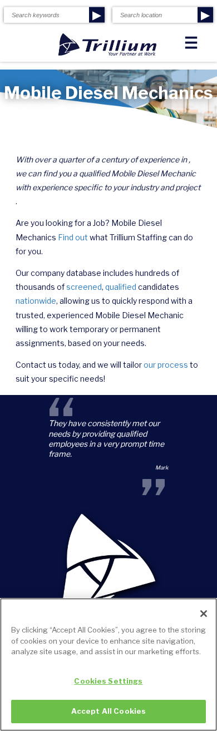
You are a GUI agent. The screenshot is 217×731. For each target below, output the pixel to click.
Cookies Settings (108, 680)
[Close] (203, 613)
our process (166, 364)
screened (84, 287)
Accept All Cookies (108, 711)
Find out (73, 237)
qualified (120, 287)
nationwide (36, 300)
